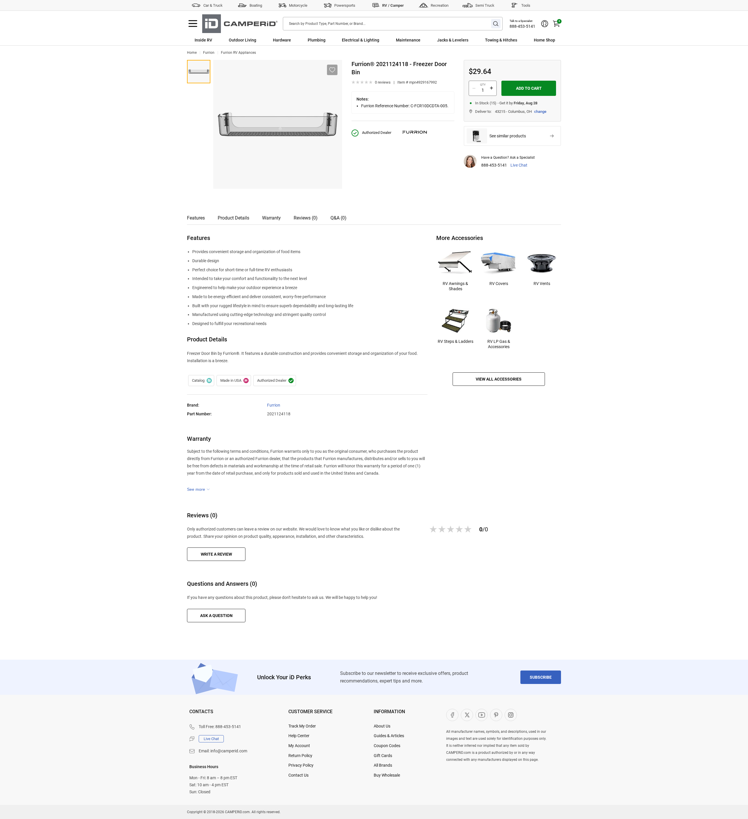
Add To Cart (529, 88)
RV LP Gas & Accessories (498, 344)
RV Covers (498, 283)
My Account (299, 745)
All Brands (383, 765)
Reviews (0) (306, 218)
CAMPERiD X (467, 715)
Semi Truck (484, 5)
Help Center (298, 735)
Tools (525, 5)
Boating (256, 5)
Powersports (344, 5)
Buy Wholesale (387, 775)
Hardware (282, 40)
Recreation (440, 5)
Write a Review (216, 554)
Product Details (233, 218)
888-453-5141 (522, 26)
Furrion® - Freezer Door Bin (198, 71)
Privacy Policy (301, 765)
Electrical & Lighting (360, 40)
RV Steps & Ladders (455, 341)
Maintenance (408, 40)
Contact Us (298, 775)
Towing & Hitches (501, 40)
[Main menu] (193, 24)
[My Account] (544, 24)
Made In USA (234, 380)
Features (196, 218)
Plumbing (316, 40)
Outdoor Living (242, 40)
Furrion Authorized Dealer (274, 380)
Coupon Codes (387, 745)
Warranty (271, 218)
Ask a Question (216, 615)
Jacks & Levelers (452, 40)
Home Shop (544, 40)
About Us (382, 726)
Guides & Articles (389, 735)
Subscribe (541, 677)
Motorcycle (298, 5)
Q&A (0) (338, 218)
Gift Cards (383, 755)
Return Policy (300, 755)
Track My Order (302, 726)
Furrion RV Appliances (238, 53)
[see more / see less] (198, 489)
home (192, 53)
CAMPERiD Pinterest (496, 715)
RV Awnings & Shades (455, 286)
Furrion (208, 53)
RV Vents (542, 283)
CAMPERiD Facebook (452, 715)
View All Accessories (499, 379)
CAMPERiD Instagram (511, 715)
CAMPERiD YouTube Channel (481, 715)
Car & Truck (213, 5)
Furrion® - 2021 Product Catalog (201, 380)
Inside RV (203, 40)
